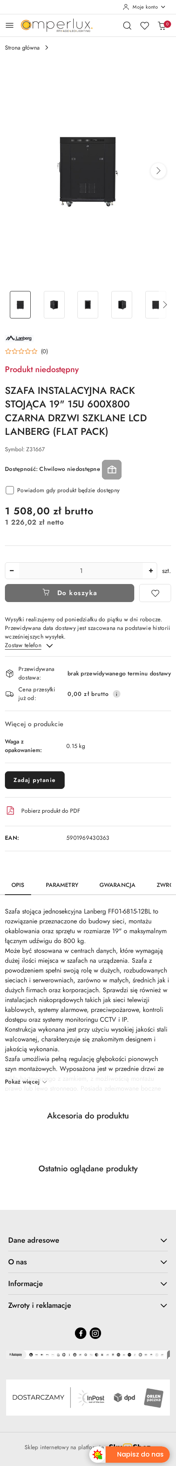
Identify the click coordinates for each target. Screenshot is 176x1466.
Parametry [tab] (62, 885)
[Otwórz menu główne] (9, 25)
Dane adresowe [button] (33, 1240)
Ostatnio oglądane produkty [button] (88, 1169)
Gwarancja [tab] (117, 885)
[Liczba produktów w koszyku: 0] (161, 25)
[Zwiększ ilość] (150, 571)
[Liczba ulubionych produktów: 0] (144, 25)
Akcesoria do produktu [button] (88, 1116)
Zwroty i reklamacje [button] (39, 1305)
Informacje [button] (25, 1283)
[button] (158, 171)
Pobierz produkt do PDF (50, 811)
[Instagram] (95, 1333)
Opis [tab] (18, 885)
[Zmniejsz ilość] (11, 571)
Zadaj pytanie (35, 780)
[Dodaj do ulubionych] (155, 593)
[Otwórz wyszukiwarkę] (127, 25)
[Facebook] (80, 1333)
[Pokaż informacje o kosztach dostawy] (116, 693)
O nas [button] (17, 1262)
